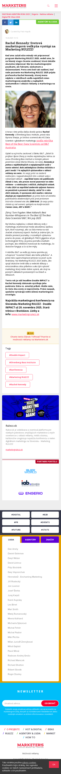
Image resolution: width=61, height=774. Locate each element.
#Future (16, 529)
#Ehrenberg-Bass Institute (22, 362)
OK (53, 764)
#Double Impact (17, 355)
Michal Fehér (14, 627)
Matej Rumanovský (17, 613)
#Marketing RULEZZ (19, 377)
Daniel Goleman (16, 553)
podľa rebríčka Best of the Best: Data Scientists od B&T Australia (29, 144)
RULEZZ (8, 733)
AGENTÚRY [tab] (30, 539)
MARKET (49, 733)
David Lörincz (14, 562)
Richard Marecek (16, 660)
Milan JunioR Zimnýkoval (20, 641)
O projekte (12, 729)
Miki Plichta (13, 637)
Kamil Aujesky (15, 600)
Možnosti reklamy (30, 753)
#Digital (16, 514)
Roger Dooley (14, 674)
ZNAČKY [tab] (50, 539)
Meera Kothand (15, 618)
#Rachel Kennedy (17, 384)
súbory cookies (29, 762)
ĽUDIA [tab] (11, 539)
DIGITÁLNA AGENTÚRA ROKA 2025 (16, 14)
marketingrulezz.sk (14, 449)
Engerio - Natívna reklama (42, 14)
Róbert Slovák (15, 669)
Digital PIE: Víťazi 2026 (11, 17)
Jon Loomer (14, 586)
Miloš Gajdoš (14, 646)
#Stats (45, 529)
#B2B (45, 514)
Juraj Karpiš (13, 595)
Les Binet (12, 604)
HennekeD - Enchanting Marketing (25, 576)
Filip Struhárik (14, 567)
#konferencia (16, 369)
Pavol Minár (13, 651)
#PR (16, 522)
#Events (45, 522)
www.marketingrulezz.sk (25, 314)
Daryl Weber (14, 558)
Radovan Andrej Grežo (19, 655)
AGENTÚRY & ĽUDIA (29, 733)
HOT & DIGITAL (32, 729)
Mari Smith (13, 609)
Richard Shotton (16, 665)
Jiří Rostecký (14, 581)
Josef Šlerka (14, 590)
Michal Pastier (15, 632)
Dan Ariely (13, 549)
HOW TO (29, 737)
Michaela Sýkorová (17, 623)
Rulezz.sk (11, 425)
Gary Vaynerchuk (16, 572)
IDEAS (49, 729)
